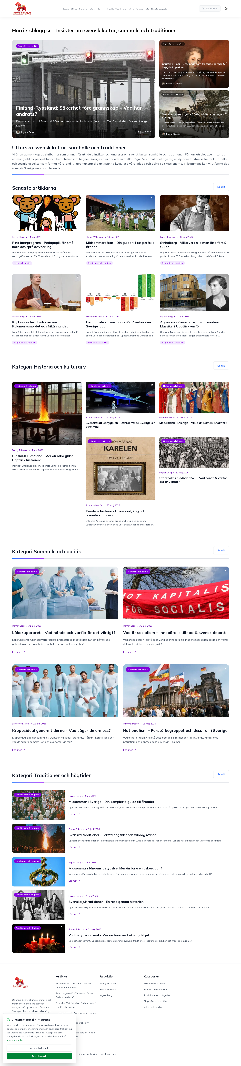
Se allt (221, 186)
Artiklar (61, 976)
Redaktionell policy (88, 1054)
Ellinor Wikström (94, 236)
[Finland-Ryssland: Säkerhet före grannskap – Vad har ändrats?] (83, 89)
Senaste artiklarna (70, 9)
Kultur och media (142, 9)
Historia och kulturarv (87, 9)
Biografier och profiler (159, 9)
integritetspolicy (15, 1040)
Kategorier (151, 976)
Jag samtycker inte (39, 1048)
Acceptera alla (39, 1056)
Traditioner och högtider (125, 9)
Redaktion (107, 976)
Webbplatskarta (108, 1054)
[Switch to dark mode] (226, 8)
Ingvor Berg (18, 236)
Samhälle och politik (106, 9)
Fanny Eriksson (168, 236)
